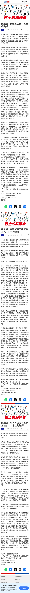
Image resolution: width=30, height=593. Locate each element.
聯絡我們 (3, 576)
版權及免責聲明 (18, 576)
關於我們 (3, 579)
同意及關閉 (23, 588)
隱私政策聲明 (4, 582)
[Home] (7, 1)
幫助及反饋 (17, 579)
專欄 (2, 29)
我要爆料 (17, 582)
